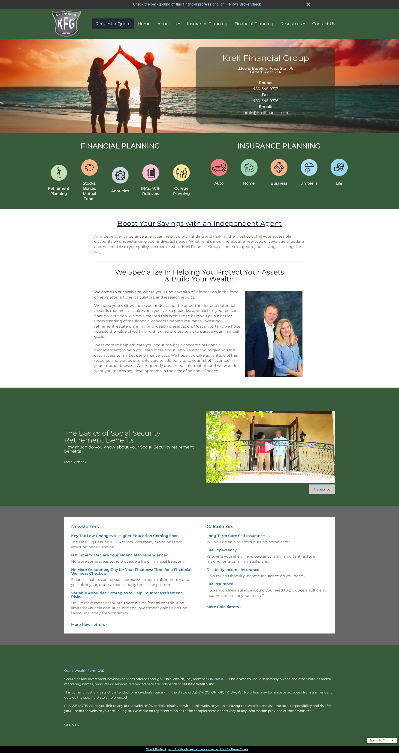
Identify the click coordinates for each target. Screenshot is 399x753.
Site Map (71, 725)
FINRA (213, 679)
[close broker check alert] (308, 4)
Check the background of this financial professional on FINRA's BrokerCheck (197, 4)
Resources (291, 23)
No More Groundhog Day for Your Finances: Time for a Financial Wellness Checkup (131, 572)
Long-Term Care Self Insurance (235, 536)
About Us (167, 23)
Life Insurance (219, 584)
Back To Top (380, 740)
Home (144, 23)
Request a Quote (112, 23)
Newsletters (85, 526)
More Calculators (224, 607)
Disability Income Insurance (232, 570)
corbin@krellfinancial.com (266, 113)
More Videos (75, 461)
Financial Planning (253, 23)
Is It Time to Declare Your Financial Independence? (119, 555)
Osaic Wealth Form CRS (84, 671)
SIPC (223, 679)
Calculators (219, 526)
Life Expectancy (221, 550)
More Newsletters (89, 624)
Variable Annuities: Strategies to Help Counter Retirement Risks (126, 595)
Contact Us (323, 23)
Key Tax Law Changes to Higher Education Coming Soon (125, 536)
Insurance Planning (207, 23)
